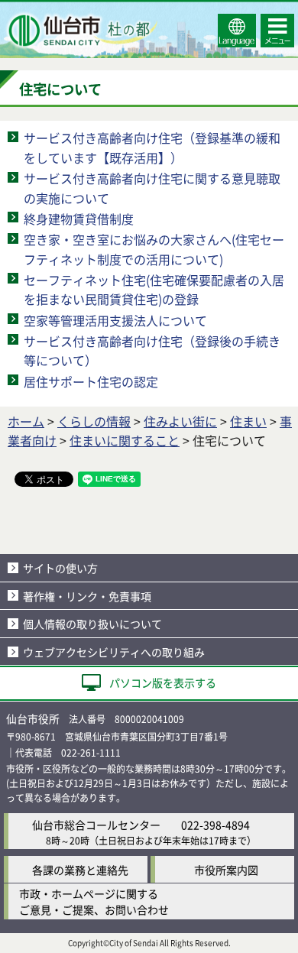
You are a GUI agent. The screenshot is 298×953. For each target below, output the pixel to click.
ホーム (26, 421)
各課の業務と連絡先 (80, 869)
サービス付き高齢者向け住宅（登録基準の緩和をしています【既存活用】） (152, 147)
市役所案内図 (226, 869)
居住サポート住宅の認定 (91, 381)
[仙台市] (81, 30)
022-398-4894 (215, 824)
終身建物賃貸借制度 (79, 218)
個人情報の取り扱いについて (92, 623)
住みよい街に (180, 421)
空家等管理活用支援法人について (115, 320)
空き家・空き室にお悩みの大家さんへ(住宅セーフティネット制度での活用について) (154, 249)
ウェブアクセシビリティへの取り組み (114, 652)
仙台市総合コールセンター (96, 824)
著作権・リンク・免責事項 (87, 596)
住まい (248, 421)
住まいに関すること (125, 440)
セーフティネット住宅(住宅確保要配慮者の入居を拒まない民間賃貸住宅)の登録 (154, 290)
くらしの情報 (94, 421)
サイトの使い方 (60, 567)
